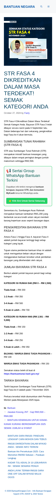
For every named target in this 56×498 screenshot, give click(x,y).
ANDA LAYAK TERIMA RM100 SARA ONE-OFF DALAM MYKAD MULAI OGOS (26, 474)
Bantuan (11, 408)
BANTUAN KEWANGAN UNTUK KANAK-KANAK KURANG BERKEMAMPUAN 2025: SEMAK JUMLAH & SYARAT (26, 424)
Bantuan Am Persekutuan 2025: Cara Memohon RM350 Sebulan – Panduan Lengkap (26, 454)
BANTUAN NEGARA (19, 6)
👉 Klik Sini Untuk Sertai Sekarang (27, 201)
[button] (41, 7)
